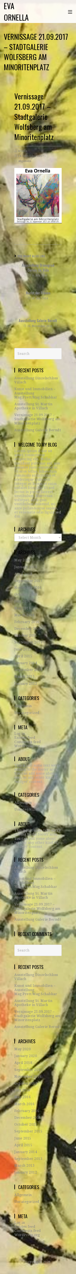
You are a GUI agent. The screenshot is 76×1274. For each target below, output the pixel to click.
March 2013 (24, 677)
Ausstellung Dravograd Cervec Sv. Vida (38, 267)
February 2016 (26, 622)
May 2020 (22, 560)
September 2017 (28, 581)
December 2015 (27, 629)
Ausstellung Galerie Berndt (38, 320)
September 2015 (28, 642)
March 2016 (24, 615)
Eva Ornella (16, 11)
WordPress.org (27, 746)
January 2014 (25, 663)
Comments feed (27, 742)
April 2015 (23, 656)
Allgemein (24, 161)
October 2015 (25, 635)
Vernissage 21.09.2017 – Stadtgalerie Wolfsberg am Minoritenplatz (37, 419)
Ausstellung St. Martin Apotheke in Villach (33, 406)
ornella (22, 150)
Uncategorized (26, 713)
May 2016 (22, 608)
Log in (19, 734)
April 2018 (23, 574)
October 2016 (25, 594)
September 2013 (28, 670)
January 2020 (25, 567)
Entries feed (24, 738)
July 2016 (22, 601)
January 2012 (25, 684)
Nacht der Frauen (38, 293)
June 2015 (22, 649)
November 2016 (28, 588)
